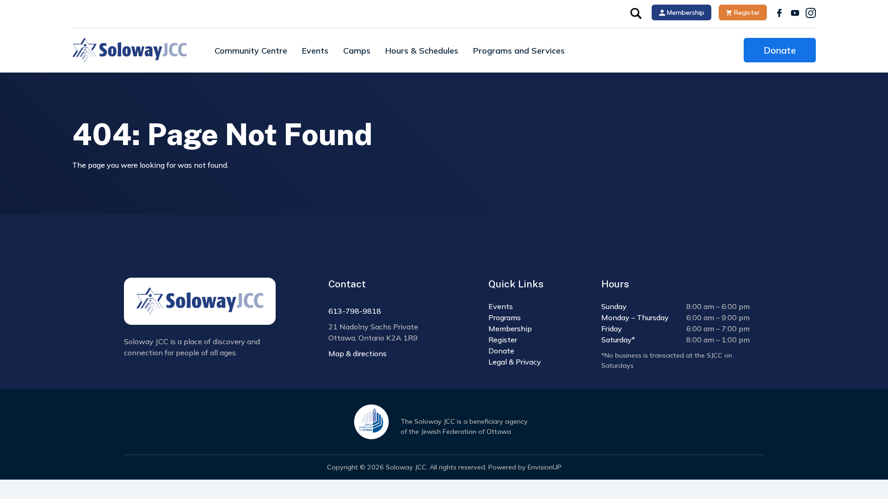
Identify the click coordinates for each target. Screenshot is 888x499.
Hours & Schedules (421, 50)
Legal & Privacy (514, 361)
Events (315, 50)
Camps (356, 50)
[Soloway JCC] (129, 50)
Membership (684, 12)
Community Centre (251, 50)
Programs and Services (519, 50)
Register (746, 12)
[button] (636, 12)
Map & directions (357, 353)
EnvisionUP (544, 467)
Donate (780, 50)
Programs (504, 317)
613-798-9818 (354, 311)
